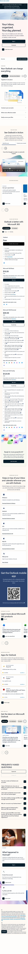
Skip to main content (4, 0)
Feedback (4, 931)
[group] (11, 195)
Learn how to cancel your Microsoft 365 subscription (13, 916)
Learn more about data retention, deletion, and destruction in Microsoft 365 (13, 919)
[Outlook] (4, 304)
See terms (14, 277)
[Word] (7, 363)
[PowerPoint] (12, 363)
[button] (8, 59)
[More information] (14, 254)
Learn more (9, 934)
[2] (1, 922)
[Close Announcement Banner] (24, 5)
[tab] (4, 76)
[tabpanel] (13, 99)
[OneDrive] (7, 304)
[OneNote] (17, 363)
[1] (1, 909)
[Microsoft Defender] (22, 363)
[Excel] (9, 363)
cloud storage (9, 256)
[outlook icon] (4, 263)
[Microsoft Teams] (4, 365)
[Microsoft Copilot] (4, 363)
